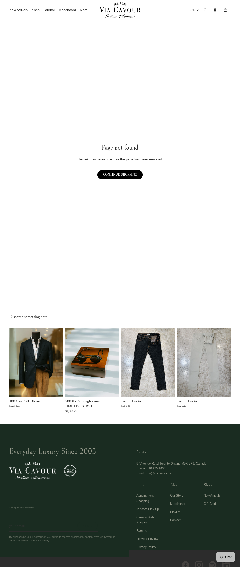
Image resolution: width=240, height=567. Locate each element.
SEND (87, 526)
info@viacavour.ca (158, 473)
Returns (141, 530)
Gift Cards (211, 503)
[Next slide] (59, 362)
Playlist (175, 512)
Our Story (176, 495)
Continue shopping (120, 174)
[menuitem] (84, 10)
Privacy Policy (41, 540)
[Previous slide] (12, 362)
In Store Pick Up (147, 509)
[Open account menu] (215, 10)
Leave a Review (147, 539)
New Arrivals (212, 495)
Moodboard (177, 503)
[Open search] (205, 10)
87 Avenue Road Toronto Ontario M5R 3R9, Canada (171, 463)
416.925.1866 (156, 468)
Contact (175, 520)
